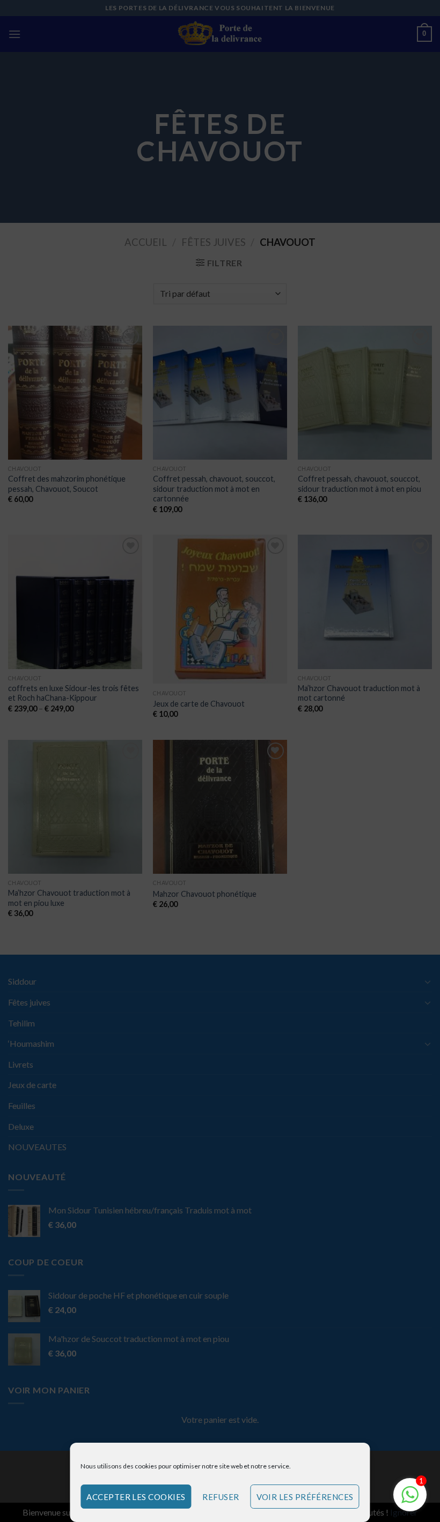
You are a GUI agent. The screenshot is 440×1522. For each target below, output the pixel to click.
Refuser (220, 1497)
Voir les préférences (305, 1497)
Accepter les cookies (135, 1497)
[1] (410, 1500)
